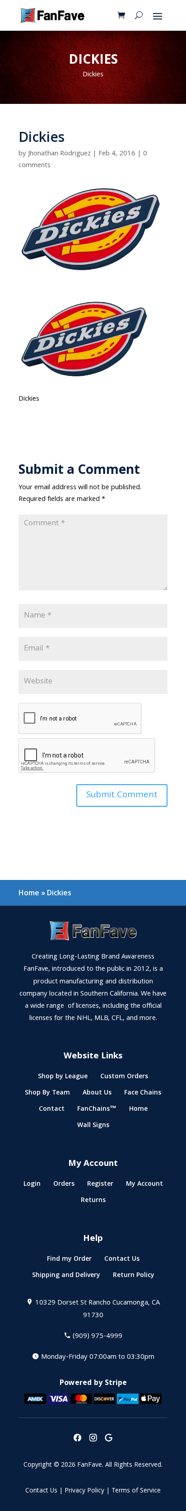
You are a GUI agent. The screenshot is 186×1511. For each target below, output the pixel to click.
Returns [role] (93, 1202)
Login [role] (32, 1185)
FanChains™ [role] (96, 1110)
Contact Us (41, 1491)
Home (29, 893)
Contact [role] (52, 1110)
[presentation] (77, 1438)
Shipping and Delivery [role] (66, 1276)
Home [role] (138, 1110)
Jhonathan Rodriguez (59, 154)
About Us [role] (97, 1094)
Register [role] (100, 1185)
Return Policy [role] (133, 1276)
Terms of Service (136, 1491)
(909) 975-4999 (97, 1337)
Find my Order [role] (69, 1260)
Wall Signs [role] (93, 1127)
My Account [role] (144, 1185)
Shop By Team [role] (47, 1094)
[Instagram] (93, 1438)
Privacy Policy (84, 1491)
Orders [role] (63, 1185)
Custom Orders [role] (124, 1078)
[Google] (108, 1438)
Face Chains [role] (142, 1094)
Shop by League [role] (63, 1078)
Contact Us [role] (122, 1260)
